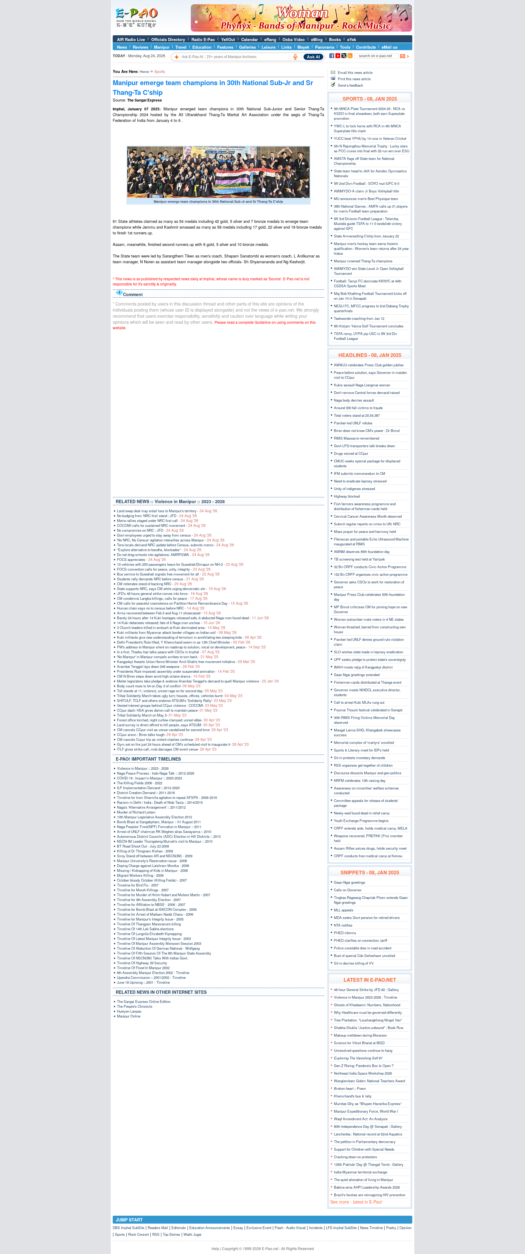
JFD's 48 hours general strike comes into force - (162, 593)
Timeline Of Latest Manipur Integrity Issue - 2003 (154, 938)
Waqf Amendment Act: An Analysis (361, 1118)
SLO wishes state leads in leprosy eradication (368, 651)
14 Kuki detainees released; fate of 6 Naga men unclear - (168, 622)
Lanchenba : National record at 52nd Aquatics (368, 1133)
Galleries (247, 47)
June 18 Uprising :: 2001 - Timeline (143, 982)
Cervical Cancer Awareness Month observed (368, 516)
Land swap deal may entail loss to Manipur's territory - (167, 510)
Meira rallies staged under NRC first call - (157, 520)
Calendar (249, 39)
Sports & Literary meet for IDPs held (361, 750)
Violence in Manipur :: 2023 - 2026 (143, 768)
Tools (345, 47)
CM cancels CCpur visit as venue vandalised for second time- (172, 729)
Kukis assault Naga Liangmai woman (362, 384)
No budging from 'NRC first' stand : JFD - (157, 515)
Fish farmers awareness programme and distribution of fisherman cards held (365, 506)
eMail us (389, 47)
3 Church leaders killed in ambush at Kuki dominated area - (171, 627)
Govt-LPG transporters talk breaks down (364, 445)
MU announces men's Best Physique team (366, 198)
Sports (120, 1234)
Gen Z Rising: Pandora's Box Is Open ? (363, 1065)
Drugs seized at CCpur (351, 453)
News (122, 47)
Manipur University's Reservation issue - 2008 (152, 860)
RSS (156, 1234)
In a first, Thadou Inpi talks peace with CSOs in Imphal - (168, 651)
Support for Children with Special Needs (364, 1149)
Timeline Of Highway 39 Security (142, 962)
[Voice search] (295, 57)
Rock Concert (138, 1234)
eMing (317, 39)
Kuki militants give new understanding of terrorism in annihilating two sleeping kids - (189, 637)
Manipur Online (128, 1016)
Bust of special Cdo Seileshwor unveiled (364, 955)
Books (335, 39)
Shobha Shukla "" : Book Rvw (368, 1027)
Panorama (324, 47)
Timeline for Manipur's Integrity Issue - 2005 (150, 919)
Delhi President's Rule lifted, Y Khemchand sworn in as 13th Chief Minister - (183, 642)
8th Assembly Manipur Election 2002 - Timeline (153, 972)
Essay (238, 1227)
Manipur (162, 47)
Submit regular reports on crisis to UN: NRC (367, 523)
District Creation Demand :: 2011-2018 (146, 792)
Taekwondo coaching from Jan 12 (359, 318)
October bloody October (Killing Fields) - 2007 (152, 880)
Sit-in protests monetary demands (359, 757)
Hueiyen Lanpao (129, 1011)
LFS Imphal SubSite (341, 1227)
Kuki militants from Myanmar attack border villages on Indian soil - (177, 632)
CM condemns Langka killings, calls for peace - (162, 598)
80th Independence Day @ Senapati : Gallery (368, 1126)
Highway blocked (347, 496)
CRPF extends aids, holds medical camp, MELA (370, 828)
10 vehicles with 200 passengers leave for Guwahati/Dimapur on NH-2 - (180, 564)
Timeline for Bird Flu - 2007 (138, 885)
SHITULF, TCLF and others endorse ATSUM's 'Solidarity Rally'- (174, 700)
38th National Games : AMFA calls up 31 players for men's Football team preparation (371, 208)
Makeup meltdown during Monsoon (360, 1035)
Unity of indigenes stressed (354, 488)
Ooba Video (294, 39)
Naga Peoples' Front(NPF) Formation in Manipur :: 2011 (159, 826)
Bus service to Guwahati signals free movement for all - (168, 574)
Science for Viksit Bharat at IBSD (359, 1042)
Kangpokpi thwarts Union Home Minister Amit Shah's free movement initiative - (186, 661)
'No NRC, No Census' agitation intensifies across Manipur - (171, 539)
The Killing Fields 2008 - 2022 (139, 782)
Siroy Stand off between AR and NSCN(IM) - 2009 (154, 855)
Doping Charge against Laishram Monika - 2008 (153, 865)
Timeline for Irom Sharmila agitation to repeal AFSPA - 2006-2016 (167, 797)
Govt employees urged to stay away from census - (164, 535)
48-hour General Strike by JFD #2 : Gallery (366, 989)
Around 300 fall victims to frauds (358, 407)
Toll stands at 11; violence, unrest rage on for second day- (170, 690)
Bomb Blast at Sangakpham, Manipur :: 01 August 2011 (159, 821)
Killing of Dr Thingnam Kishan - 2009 (145, 850)
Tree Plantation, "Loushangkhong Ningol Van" (368, 1019)
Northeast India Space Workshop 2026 (363, 1073)
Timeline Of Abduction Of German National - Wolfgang (158, 948)
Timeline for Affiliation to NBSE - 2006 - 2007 (151, 904)
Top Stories (171, 1234)
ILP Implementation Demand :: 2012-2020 (148, 787)
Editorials (178, 1227)
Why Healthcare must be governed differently (368, 1012)
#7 (358, 1057)
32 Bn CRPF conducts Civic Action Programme (370, 566)
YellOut (228, 39)
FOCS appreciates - (141, 559)
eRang (270, 39)
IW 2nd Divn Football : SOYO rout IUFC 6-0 (366, 183)
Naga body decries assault (354, 400)
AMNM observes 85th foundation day (362, 551)
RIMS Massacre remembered (356, 438)
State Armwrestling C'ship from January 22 (366, 235)
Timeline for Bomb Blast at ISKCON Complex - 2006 (157, 909)
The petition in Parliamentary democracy (365, 1141)
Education (201, 47)
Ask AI (313, 56)
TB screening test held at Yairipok (359, 559)
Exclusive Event (258, 1227)
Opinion (405, 1227)
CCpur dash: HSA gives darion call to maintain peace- (167, 710)
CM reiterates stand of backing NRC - (154, 583)
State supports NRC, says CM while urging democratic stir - (171, 588)
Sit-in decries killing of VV (354, 963)
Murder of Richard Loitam (136, 812)
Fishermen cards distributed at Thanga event (367, 682)
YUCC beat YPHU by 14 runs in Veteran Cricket (370, 138)
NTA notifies (343, 925)
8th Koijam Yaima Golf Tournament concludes (368, 325)
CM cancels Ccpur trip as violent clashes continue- (164, 739)
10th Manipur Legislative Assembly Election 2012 (154, 816)
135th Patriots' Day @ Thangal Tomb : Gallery (368, 1164)
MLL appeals (343, 909)
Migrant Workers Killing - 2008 (140, 875)
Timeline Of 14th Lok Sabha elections (145, 928)
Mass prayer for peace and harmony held (365, 531)
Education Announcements (209, 1227)
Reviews (140, 47)
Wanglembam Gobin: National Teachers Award (369, 1080)
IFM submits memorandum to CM (359, 473)
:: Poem (350, 1088)
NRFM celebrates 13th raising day (360, 780)
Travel (181, 47)
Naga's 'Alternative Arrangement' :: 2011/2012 (151, 807)
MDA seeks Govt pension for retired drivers (367, 917)
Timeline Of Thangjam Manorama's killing (149, 923)
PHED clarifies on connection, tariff (360, 940)
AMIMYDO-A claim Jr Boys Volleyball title (366, 190)
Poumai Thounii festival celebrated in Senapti (368, 709)
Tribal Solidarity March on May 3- (152, 715)
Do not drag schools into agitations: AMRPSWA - (163, 554)
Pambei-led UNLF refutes (353, 422)
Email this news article (355, 72)
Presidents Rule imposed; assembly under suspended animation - (176, 671)
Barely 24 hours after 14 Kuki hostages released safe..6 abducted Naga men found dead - (193, 617)
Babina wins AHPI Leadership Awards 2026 (367, 1187)
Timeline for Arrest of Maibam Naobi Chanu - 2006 (155, 914)
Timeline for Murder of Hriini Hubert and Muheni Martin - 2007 (163, 894)
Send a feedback (350, 85)
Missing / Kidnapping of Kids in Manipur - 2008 (152, 870)
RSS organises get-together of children (363, 765)
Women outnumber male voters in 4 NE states (369, 619)
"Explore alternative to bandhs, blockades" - (159, 549)
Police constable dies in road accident (362, 947)
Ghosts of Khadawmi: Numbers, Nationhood (367, 1004)
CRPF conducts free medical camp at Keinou (368, 855)
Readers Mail (158, 1227)
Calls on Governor (348, 889)
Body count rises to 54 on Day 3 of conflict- (159, 685)
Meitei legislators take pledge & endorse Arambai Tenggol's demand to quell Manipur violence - (198, 681)
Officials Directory (168, 39)
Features (225, 47)
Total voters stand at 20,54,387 (357, 415)
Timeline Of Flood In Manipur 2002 (143, 967)
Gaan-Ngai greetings (349, 882)
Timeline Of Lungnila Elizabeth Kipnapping (149, 933)
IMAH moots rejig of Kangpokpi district (363, 667)
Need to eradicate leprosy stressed (360, 480)
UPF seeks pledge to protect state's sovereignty (370, 659)
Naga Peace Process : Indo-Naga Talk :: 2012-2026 (155, 773)
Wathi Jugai (192, 1234)
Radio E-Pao (203, 39)
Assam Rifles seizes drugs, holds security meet (370, 848)
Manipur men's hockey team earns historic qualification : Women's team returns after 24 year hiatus (371, 248)
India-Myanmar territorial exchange (360, 1171)
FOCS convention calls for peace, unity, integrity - (164, 569)
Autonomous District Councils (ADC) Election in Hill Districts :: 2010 (169, 836)
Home (144, 71)
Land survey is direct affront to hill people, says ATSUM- (168, 724)
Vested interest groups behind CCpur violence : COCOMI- (170, 705)
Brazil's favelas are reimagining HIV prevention (369, 1194)
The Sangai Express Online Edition (143, 1001)
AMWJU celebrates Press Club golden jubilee (368, 364)
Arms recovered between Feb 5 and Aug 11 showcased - (169, 612)
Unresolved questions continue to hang (363, 1050)
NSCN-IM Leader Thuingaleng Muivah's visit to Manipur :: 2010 (164, 841)
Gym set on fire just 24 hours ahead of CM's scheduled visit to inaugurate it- (183, 744)
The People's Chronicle (134, 1006)
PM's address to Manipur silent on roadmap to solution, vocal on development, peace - (191, 646)
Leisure (269, 47)
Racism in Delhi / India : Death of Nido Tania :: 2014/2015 (160, 802)
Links (286, 47)
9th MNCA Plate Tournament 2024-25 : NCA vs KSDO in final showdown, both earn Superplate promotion (369, 113)
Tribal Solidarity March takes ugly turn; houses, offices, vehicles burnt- (179, 695)
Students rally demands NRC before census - (160, 578)
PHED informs (345, 932)
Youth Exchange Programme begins (361, 820)
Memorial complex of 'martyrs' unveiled (364, 742)
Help (215, 1248)
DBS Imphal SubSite (128, 1227)
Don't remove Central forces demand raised (367, 392)
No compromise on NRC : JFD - (150, 530)
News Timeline (371, 1227)
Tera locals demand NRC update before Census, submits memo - (175, 544)
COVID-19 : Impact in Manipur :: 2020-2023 (149, 778)
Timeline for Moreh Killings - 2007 (143, 889)
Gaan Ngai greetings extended (356, 674)
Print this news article (354, 78)
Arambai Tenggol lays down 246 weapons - (158, 666)
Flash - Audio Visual (290, 1227)
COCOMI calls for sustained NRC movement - (161, 525)
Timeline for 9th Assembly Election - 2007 (149, 899)
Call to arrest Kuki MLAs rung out (359, 702)
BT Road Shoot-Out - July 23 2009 (143, 846)
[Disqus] (218, 412)
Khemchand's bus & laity (353, 1095)
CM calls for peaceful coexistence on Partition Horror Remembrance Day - (182, 603)
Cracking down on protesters (355, 1156)
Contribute (366, 47)
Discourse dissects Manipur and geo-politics (367, 772)
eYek (351, 39)
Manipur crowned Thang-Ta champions (363, 260)
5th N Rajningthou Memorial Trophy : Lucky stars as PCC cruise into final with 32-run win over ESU (371, 148)
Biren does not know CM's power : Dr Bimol (367, 430)
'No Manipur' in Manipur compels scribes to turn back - (167, 656)
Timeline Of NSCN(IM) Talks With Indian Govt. (152, 957)
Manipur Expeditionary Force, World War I (366, 1111)
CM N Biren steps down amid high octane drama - (164, 676)
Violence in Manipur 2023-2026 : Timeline (365, 997)
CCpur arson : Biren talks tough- (150, 734)
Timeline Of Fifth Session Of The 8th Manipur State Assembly (164, 953)
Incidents (316, 1227)
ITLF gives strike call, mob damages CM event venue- (167, 749)
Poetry (391, 1227)
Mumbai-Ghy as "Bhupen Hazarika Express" (368, 1103)
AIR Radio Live (131, 39)
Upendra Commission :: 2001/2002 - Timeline (151, 977)
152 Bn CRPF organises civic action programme (370, 574)
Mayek (303, 47)
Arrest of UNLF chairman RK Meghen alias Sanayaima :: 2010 (164, 831)
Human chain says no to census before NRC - (160, 608)
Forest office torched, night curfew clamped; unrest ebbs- (168, 719)
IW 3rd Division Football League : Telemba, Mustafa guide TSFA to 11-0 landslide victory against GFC (368, 223)
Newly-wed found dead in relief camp (361, 812)
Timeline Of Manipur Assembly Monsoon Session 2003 (159, 943)
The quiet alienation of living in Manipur (363, 1179)
